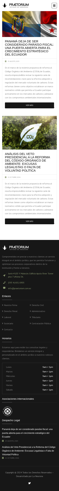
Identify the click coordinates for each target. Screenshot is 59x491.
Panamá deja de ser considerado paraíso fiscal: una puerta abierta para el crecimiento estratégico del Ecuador (27, 433)
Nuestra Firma (10, 305)
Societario (8, 323)
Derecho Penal (10, 311)
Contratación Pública (41, 323)
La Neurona (37, 476)
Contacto (8, 329)
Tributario (36, 317)
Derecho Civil (38, 305)
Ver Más (29, 105)
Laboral (7, 317)
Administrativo (38, 311)
